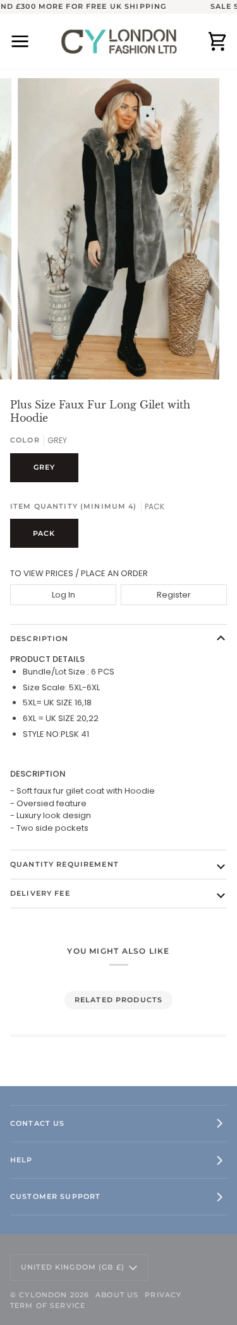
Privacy (163, 1294)
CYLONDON (43, 1294)
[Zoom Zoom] (118, 228)
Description (39, 638)
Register (174, 595)
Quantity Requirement (64, 864)
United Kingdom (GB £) (73, 1267)
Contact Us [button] (37, 1123)
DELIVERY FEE (40, 893)
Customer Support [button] (55, 1196)
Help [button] (21, 1159)
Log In (63, 595)
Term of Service (47, 1305)
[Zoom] (41, 356)
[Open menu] (29, 41)
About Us (116, 1294)
